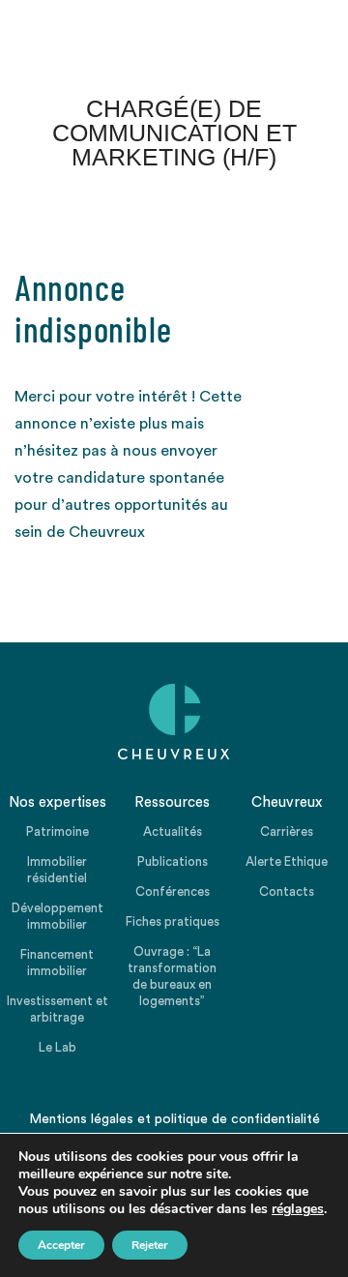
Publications (172, 861)
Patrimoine (57, 831)
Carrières (286, 831)
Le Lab (57, 1047)
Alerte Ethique (287, 861)
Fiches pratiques (172, 921)
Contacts (286, 891)
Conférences (172, 891)
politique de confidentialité (237, 1119)
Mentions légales (81, 1119)
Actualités (172, 831)
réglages (298, 1209)
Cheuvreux (174, 721)
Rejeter (149, 1245)
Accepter (61, 1245)
